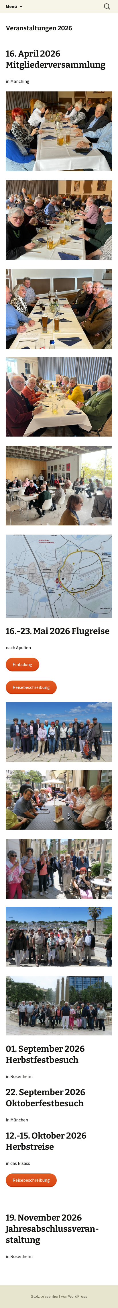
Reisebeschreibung (31, 687)
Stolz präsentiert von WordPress (59, 1296)
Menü (11, 6)
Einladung (22, 664)
